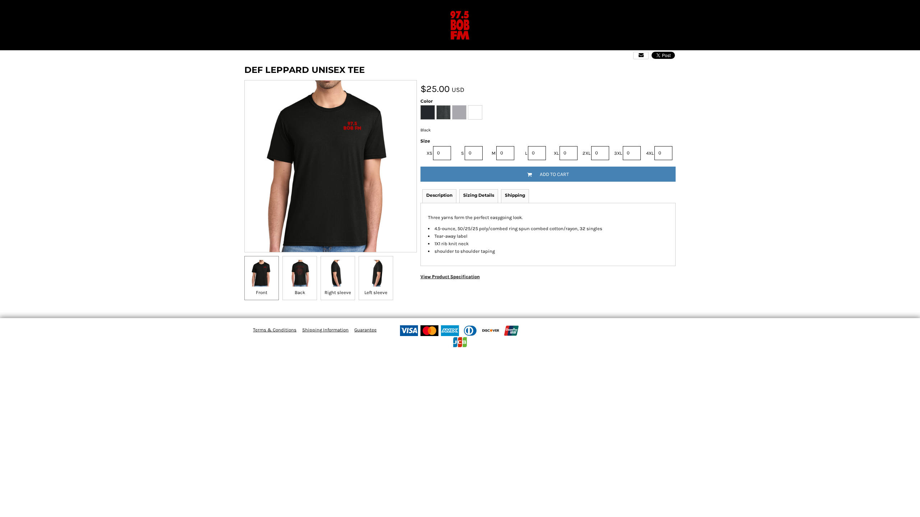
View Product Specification (450, 276)
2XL (586, 153)
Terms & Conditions (274, 329)
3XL (618, 153)
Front (261, 292)
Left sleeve (375, 292)
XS (429, 153)
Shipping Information (325, 329)
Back (300, 292)
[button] (5, 9)
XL (556, 153)
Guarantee (365, 329)
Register (891, 8)
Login (866, 8)
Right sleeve (338, 292)
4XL (650, 153)
